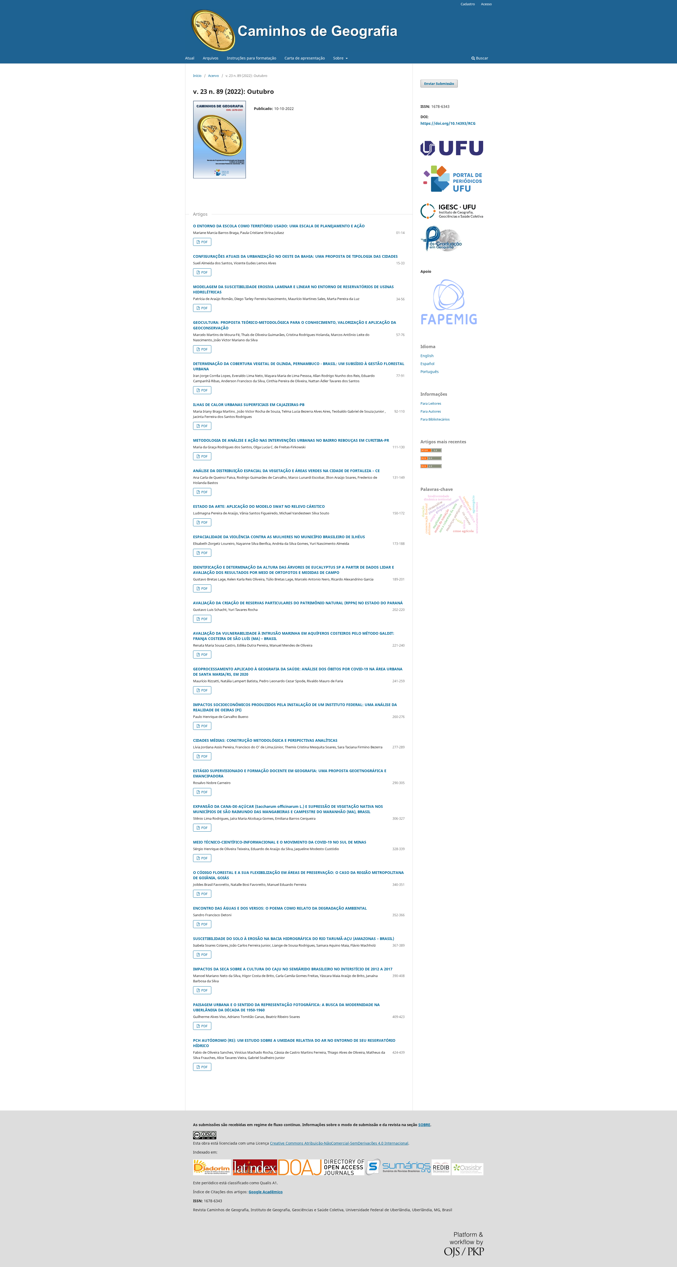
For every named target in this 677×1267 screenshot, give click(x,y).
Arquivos (210, 58)
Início (197, 75)
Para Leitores (430, 403)
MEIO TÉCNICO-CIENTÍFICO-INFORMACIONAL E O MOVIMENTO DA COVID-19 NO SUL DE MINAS (279, 842)
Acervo (213, 75)
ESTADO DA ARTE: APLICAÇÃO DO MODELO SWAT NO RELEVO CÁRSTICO (259, 506)
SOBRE (424, 1124)
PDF (204, 241)
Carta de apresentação (305, 58)
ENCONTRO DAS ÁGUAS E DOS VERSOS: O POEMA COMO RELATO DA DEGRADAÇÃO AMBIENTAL (280, 908)
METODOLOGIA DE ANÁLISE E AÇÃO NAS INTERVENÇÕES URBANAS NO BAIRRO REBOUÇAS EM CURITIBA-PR (291, 440)
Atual (189, 58)
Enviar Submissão (439, 83)
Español (427, 363)
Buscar (481, 58)
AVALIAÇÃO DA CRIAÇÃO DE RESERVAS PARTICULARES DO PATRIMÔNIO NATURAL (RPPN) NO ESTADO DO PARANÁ (298, 602)
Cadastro (468, 4)
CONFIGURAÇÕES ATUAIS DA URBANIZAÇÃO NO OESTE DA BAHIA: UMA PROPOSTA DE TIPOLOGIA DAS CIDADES (295, 256)
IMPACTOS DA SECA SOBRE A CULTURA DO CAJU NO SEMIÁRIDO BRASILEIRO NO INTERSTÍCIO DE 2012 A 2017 (292, 968)
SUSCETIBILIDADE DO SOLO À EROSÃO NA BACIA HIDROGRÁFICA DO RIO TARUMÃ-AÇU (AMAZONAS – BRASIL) (293, 938)
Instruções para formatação (251, 58)
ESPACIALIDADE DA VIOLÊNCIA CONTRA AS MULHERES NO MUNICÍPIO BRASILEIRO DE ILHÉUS (279, 536)
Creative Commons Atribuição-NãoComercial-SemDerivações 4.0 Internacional (339, 1143)
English (427, 355)
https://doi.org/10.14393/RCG (447, 123)
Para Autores (430, 411)
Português (429, 371)
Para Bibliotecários (435, 419)
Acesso (486, 4)
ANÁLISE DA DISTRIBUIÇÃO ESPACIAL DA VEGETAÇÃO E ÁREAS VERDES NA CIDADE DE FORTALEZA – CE (286, 470)
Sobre (339, 58)
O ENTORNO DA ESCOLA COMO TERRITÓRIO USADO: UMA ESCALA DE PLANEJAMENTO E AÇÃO (279, 225)
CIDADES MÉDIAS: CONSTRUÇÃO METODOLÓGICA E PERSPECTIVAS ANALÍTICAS (265, 740)
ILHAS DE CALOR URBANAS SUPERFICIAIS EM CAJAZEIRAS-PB (248, 404)
